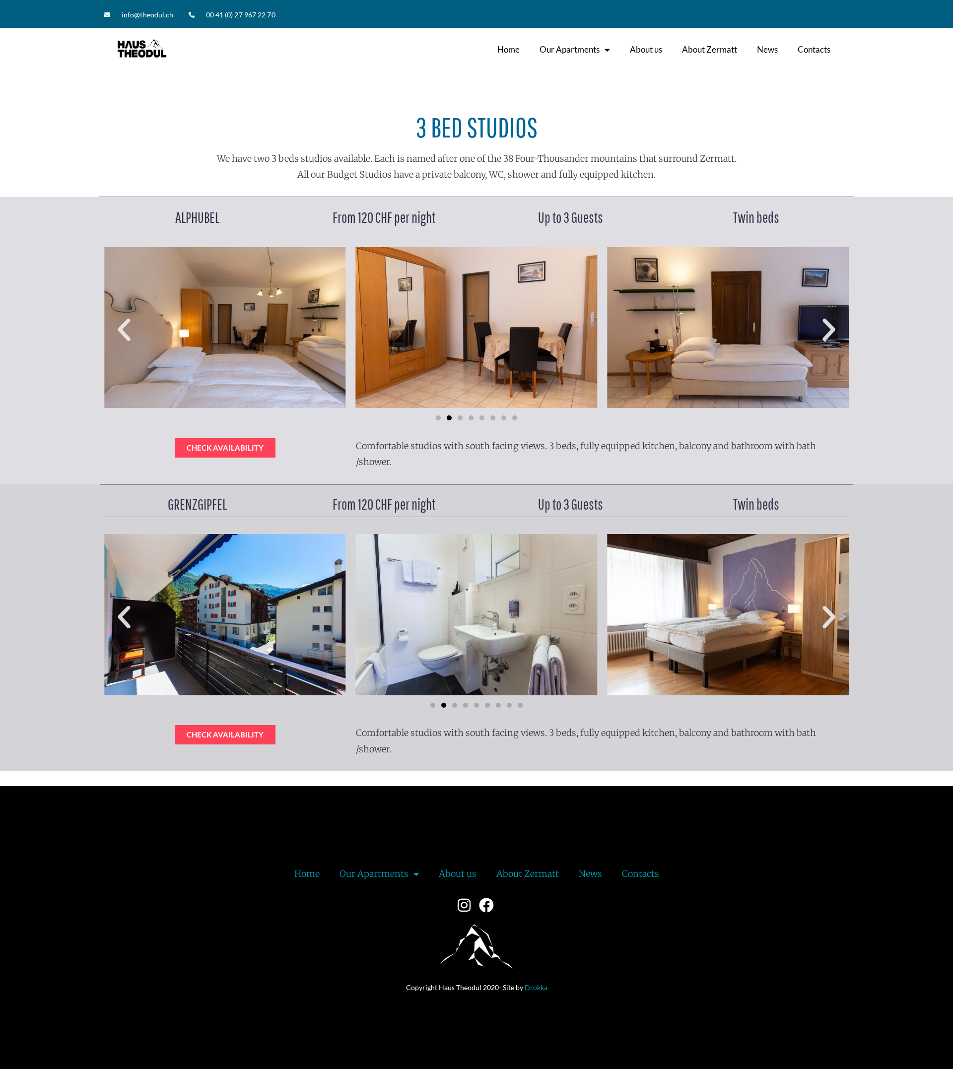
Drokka (536, 987)
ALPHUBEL (197, 217)
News (767, 49)
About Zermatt (709, 49)
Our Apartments (570, 49)
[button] (124, 330)
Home (508, 49)
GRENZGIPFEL (197, 504)
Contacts (814, 49)
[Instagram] (464, 905)
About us (646, 49)
